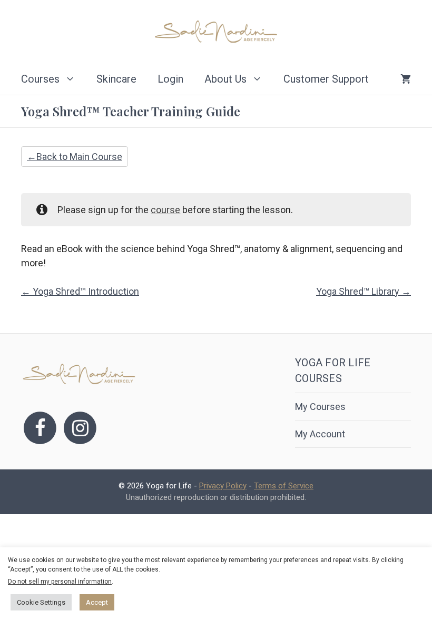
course (165, 209)
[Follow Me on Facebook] (40, 427)
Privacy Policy (223, 485)
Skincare (116, 79)
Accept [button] (97, 602)
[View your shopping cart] (405, 79)
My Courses (320, 406)
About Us (225, 79)
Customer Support (326, 79)
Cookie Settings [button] (41, 602)
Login (170, 79)
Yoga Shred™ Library (358, 291)
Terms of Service (283, 485)
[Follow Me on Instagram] (80, 427)
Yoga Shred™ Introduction (85, 291)
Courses (40, 79)
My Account (320, 433)
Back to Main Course (79, 156)
